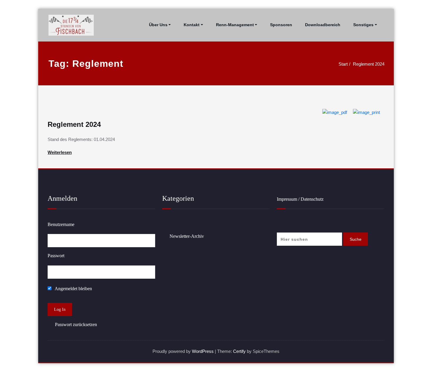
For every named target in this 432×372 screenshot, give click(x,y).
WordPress (203, 351)
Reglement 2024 (368, 64)
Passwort (56, 255)
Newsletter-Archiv (187, 236)
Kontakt (192, 24)
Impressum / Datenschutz (300, 199)
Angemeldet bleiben (73, 288)
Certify (239, 351)
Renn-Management (235, 24)
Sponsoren (281, 24)
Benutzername (61, 224)
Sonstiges (363, 24)
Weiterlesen (60, 152)
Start (343, 64)
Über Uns (158, 24)
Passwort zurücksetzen (76, 324)
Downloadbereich (322, 24)
